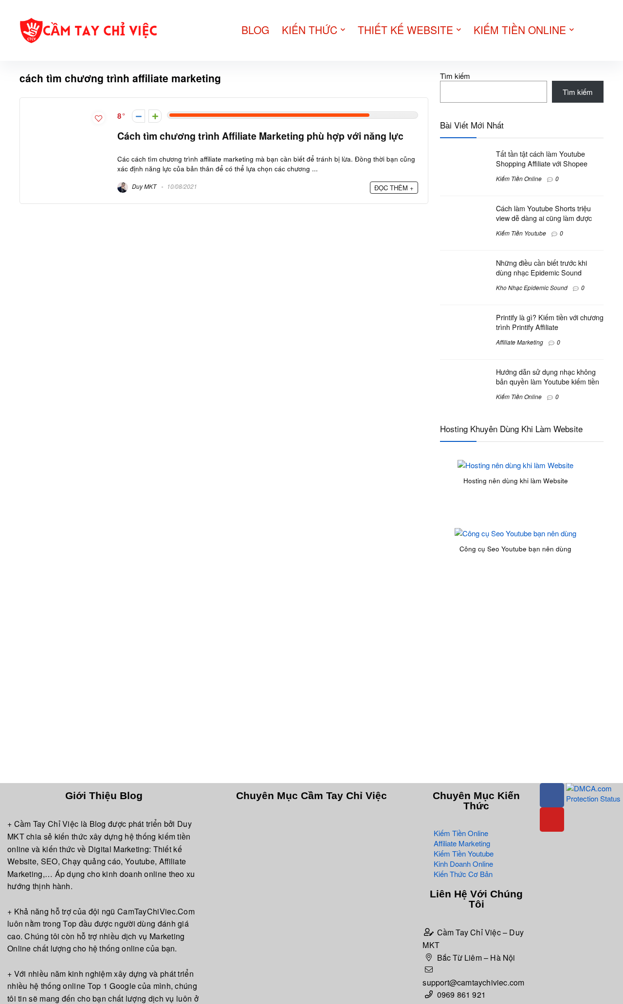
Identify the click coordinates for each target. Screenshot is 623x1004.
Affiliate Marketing (519, 342)
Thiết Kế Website (405, 29)
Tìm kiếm (455, 76)
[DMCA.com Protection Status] (594, 788)
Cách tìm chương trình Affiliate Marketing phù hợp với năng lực (260, 136)
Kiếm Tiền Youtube (521, 233)
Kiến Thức (309, 29)
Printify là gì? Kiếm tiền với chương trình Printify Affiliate (550, 322)
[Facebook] (552, 795)
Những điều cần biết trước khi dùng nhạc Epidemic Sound (541, 267)
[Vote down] (138, 116)
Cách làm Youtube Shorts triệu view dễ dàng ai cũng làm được (544, 213)
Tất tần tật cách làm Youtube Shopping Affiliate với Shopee (541, 158)
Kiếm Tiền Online (520, 29)
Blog (255, 29)
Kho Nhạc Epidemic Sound (532, 287)
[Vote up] (155, 116)
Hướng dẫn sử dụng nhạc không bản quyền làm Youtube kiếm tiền (547, 376)
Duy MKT (143, 186)
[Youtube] (552, 819)
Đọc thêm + (394, 187)
